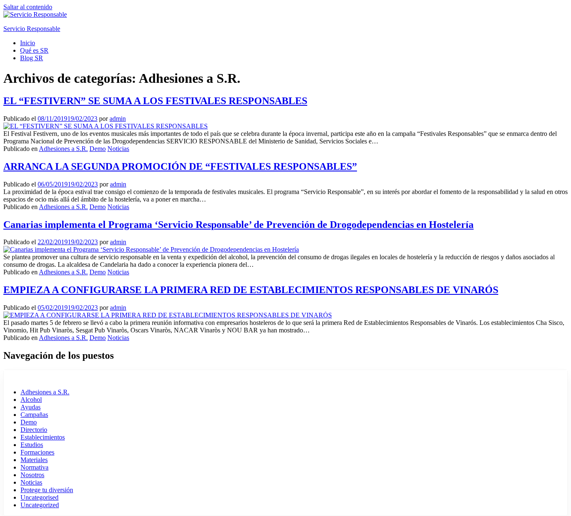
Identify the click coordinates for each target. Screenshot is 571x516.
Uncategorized (39, 504)
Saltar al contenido (27, 6)
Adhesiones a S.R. (63, 148)
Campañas (34, 414)
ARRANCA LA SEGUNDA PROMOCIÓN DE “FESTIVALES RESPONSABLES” (180, 166)
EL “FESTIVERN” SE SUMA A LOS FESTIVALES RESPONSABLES (155, 100)
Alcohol (31, 399)
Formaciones (37, 452)
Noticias (118, 148)
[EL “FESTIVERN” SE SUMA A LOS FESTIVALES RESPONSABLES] (105, 126)
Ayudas (30, 407)
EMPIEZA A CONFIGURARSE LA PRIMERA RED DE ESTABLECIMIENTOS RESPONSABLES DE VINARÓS (250, 289)
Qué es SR (34, 50)
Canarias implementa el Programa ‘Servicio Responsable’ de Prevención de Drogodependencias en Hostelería (238, 224)
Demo (97, 148)
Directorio (33, 429)
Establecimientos (42, 437)
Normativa (34, 467)
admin (118, 118)
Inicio (27, 42)
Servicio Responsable (31, 28)
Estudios (31, 444)
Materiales (34, 459)
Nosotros (32, 474)
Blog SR (31, 57)
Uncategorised (39, 497)
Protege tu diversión (46, 489)
